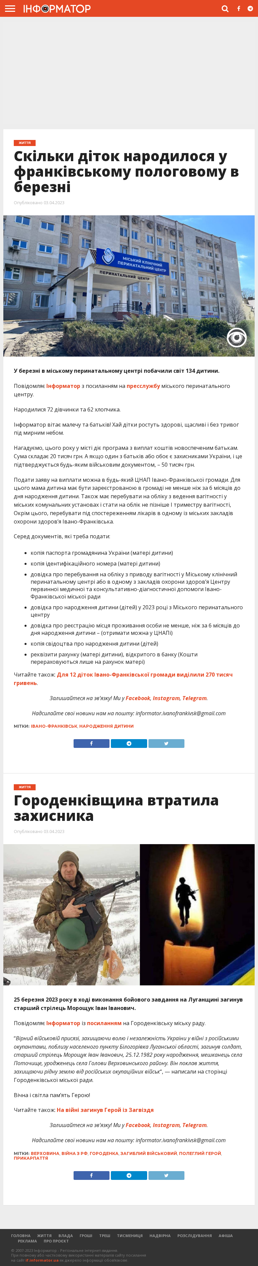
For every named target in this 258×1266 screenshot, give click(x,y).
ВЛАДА (65, 1235)
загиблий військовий (149, 1153)
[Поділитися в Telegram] (129, 742)
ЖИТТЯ (44, 1235)
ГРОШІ (86, 1235)
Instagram (166, 698)
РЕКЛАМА (27, 1240)
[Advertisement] (129, 72)
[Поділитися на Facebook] (92, 742)
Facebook (137, 698)
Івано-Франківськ (54, 726)
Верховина (45, 1153)
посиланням (104, 1023)
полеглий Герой (200, 1153)
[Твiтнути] (166, 742)
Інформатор (63, 386)
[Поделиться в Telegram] (129, 1174)
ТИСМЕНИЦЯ (130, 1235)
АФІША (226, 1235)
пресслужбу (143, 386)
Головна (21, 1235)
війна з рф (74, 1153)
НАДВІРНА (160, 1235)
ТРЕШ (104, 1235)
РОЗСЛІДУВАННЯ (194, 1235)
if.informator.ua (42, 1260)
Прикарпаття (31, 1158)
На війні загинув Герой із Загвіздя (105, 1110)
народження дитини (106, 726)
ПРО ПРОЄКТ (56, 1240)
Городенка (104, 1153)
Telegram (194, 698)
